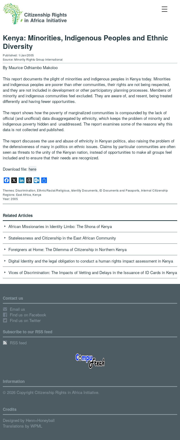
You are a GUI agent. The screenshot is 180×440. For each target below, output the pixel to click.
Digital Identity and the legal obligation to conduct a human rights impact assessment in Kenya (90, 261)
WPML (36, 426)
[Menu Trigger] (164, 8)
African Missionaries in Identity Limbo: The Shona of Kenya (60, 226)
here (32, 169)
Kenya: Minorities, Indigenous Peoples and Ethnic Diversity (85, 41)
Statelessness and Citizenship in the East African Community (62, 238)
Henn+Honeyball (40, 420)
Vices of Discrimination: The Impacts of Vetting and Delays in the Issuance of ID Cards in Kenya (92, 272)
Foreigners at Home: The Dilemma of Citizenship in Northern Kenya (67, 249)
